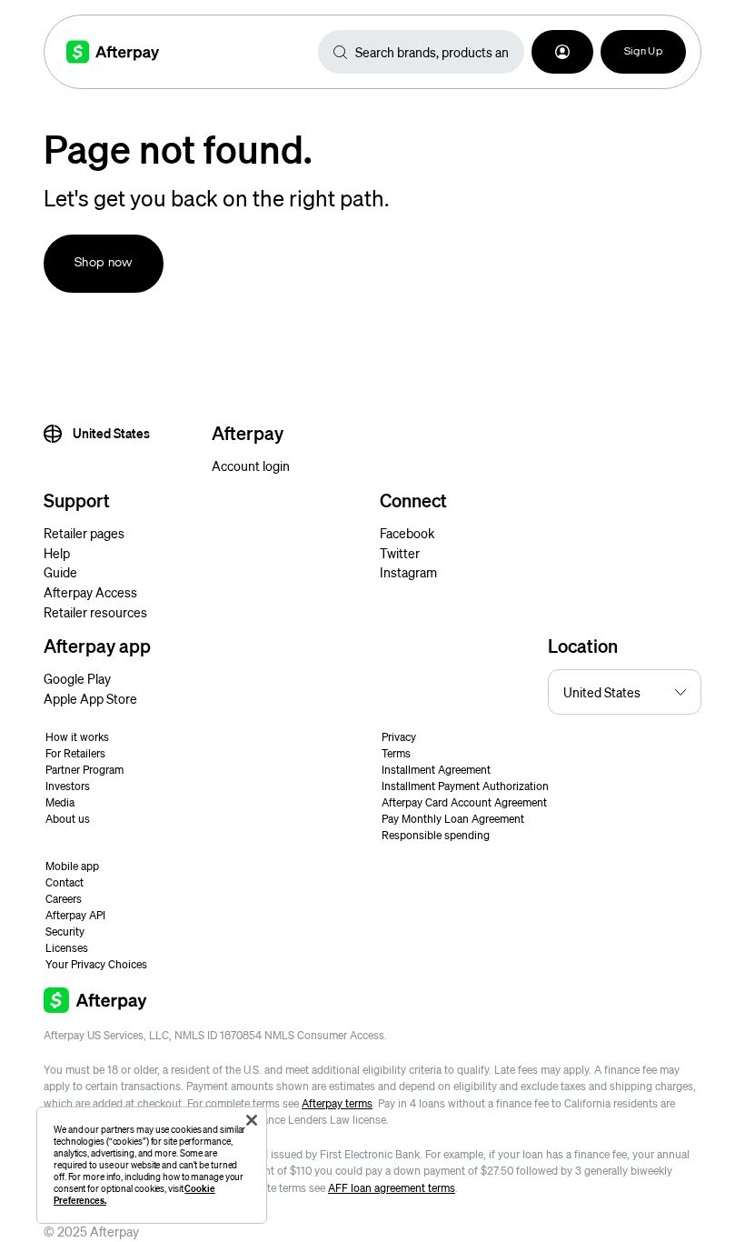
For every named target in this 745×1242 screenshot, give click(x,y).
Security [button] (64, 931)
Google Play (77, 678)
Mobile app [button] (72, 866)
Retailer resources (95, 612)
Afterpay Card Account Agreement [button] (464, 802)
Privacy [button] (399, 737)
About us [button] (67, 819)
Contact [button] (64, 882)
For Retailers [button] (75, 753)
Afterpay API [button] (75, 915)
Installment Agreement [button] (436, 769)
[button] (562, 52)
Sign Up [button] (643, 51)
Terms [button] (396, 753)
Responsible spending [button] (436, 835)
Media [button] (59, 802)
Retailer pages (84, 533)
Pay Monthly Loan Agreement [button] (453, 819)
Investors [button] (67, 786)
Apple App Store (90, 698)
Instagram (408, 572)
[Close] (252, 1120)
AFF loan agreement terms (391, 1188)
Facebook (407, 533)
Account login (251, 465)
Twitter (400, 553)
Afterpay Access (90, 592)
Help (57, 553)
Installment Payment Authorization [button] (465, 786)
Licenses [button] (66, 948)
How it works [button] (77, 737)
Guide (60, 572)
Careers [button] (63, 899)
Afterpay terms (337, 1103)
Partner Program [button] (84, 769)
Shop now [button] (103, 263)
